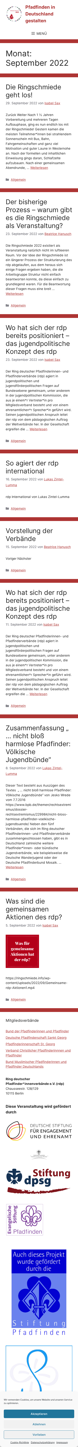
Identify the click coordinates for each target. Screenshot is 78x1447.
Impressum (62, 1442)
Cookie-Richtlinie (19, 1442)
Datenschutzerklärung (43, 1442)
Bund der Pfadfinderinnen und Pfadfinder (37, 1031)
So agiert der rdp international (32, 467)
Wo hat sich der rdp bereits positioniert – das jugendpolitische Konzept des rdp (38, 339)
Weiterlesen (39, 168)
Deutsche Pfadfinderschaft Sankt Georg (36, 1038)
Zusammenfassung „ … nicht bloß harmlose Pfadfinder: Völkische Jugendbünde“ (38, 744)
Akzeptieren (39, 1414)
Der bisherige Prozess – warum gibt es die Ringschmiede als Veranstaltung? (39, 214)
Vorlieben (39, 1434)
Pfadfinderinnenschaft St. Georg (30, 1044)
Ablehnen (39, 1424)
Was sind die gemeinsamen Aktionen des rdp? (34, 909)
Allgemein (18, 180)
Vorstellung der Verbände (29, 535)
